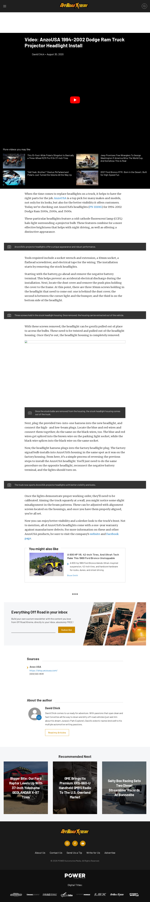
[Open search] (144, 6)
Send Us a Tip (74, 852)
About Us (40, 852)
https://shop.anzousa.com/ (43, 670)
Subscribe (66, 629)
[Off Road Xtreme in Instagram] (67, 843)
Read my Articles (57, 732)
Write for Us (93, 852)
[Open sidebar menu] (4, 6)
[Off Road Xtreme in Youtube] (83, 843)
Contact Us (56, 852)
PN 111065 (95, 207)
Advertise (109, 852)
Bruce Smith (72, 575)
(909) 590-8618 (37, 674)
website (95, 534)
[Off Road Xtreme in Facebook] (75, 843)
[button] (75, 99)
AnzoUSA (60, 198)
